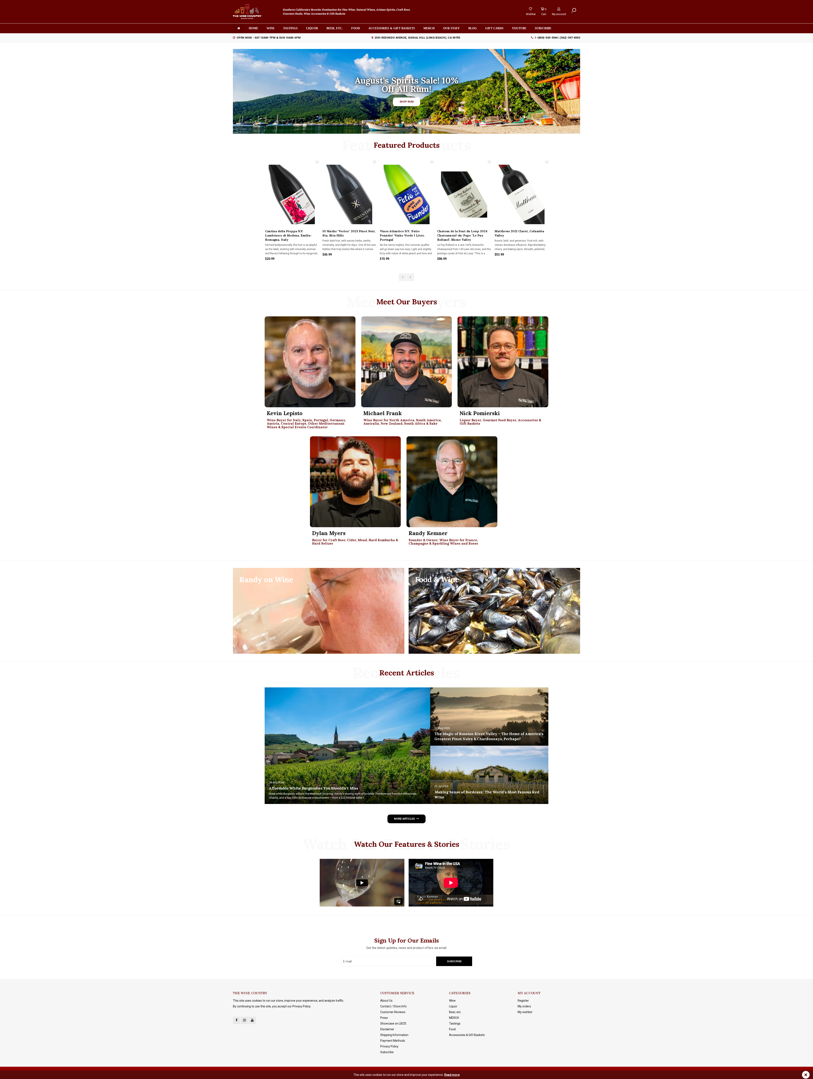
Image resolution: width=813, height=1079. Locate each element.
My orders (524, 1006)
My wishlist (525, 1012)
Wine (271, 28)
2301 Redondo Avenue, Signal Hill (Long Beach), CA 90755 (417, 37)
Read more (452, 1074)
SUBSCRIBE (543, 28)
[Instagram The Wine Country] (244, 1020)
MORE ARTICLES (404, 818)
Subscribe (387, 1052)
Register (523, 1000)
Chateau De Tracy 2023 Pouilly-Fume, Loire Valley (461, 233)
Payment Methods (392, 1040)
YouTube (519, 28)
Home (253, 28)
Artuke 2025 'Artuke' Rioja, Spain (519, 231)
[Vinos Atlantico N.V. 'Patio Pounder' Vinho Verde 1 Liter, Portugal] (291, 194)
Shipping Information (394, 1035)
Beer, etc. (334, 28)
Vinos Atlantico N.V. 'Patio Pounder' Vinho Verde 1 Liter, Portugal (287, 235)
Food (355, 28)
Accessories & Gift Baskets (391, 28)
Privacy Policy (389, 1046)
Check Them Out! (406, 100)
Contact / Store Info (393, 1006)
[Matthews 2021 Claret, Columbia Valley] (406, 194)
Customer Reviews (392, 1012)
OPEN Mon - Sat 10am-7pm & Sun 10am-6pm (269, 37)
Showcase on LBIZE (393, 1023)
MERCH (454, 1017)
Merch (429, 28)
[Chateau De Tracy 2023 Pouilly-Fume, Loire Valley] (464, 194)
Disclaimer (387, 1029)
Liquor (312, 28)
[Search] (573, 10)
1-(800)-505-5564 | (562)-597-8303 (557, 37)
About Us (386, 1000)
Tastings (290, 28)
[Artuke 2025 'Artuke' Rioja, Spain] (521, 194)
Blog (472, 28)
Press (384, 1017)
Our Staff (451, 28)
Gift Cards (494, 28)
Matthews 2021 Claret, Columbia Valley (404, 233)
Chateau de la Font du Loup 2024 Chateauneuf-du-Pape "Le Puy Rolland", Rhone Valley (347, 235)
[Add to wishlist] (316, 162)
